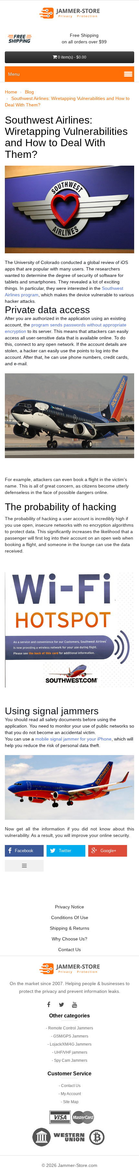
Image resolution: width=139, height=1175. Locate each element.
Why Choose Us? (69, 938)
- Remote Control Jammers (69, 1028)
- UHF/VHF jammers (69, 1052)
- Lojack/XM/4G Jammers (69, 1044)
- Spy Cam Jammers (69, 1060)
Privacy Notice (69, 906)
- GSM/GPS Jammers (69, 1036)
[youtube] (76, 1005)
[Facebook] (50, 1005)
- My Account (70, 1094)
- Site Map (70, 1102)
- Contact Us (69, 1085)
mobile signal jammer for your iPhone (73, 738)
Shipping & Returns (69, 928)
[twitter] (63, 1005)
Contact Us (69, 949)
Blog (29, 91)
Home (11, 91)
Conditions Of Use (69, 917)
